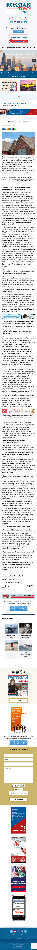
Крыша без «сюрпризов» (11, 105)
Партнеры (15, 76)
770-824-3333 (30, 47)
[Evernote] (15, 129)
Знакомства (26, 72)
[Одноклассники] (8, 129)
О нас (10, 72)
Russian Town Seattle (9, 103)
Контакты (22, 76)
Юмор (34, 72)
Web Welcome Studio (18, 948)
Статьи (21, 103)
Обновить (18, 789)
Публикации (17, 72)
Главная (3, 72)
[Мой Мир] (10, 129)
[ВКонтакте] (5, 129)
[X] (13, 129)
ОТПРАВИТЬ (18, 799)
